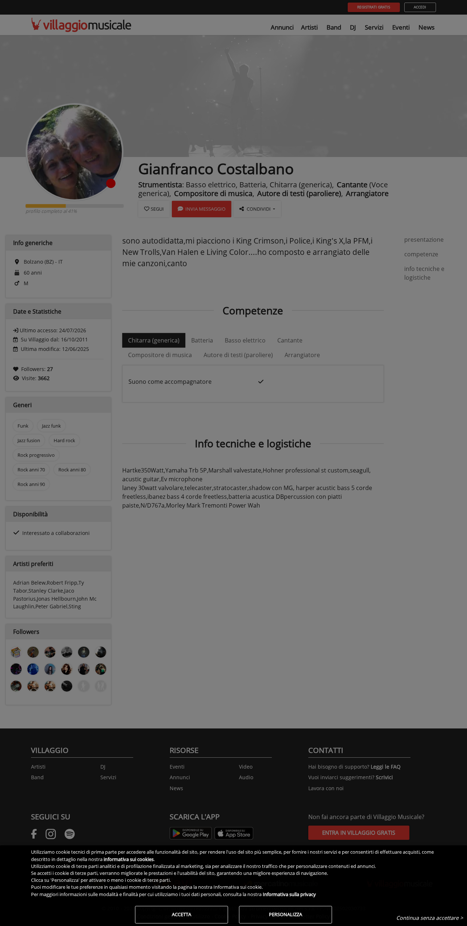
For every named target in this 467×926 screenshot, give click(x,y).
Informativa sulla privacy (289, 894)
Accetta (181, 914)
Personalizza (285, 914)
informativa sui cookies (129, 859)
